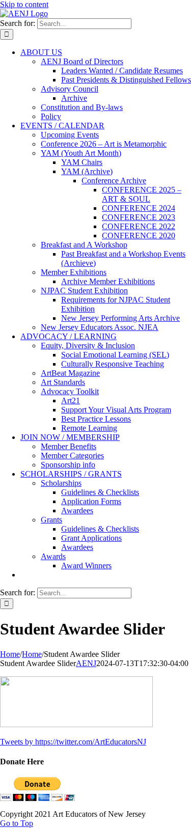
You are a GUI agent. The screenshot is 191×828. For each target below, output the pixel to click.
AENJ (86, 663)
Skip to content (24, 4)
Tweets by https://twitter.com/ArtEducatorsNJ (73, 741)
